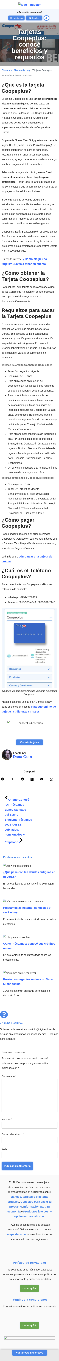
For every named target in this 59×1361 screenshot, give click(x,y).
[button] (5, 781)
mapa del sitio (16, 1234)
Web (4, 1149)
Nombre (7, 1119)
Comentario (9, 1076)
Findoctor (7, 70)
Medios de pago (22, 70)
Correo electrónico (13, 1134)
